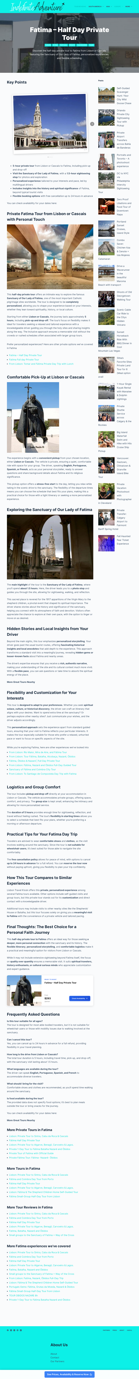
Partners (106, 1330)
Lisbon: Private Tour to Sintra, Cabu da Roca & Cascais (38, 1136)
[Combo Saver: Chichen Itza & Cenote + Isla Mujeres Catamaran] (106, 247)
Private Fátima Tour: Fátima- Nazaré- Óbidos (33, 1157)
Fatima (55, 45)
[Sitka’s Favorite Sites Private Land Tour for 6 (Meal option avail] (106, 365)
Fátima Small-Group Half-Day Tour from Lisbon (34, 1196)
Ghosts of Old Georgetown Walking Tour (124, 296)
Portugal (63, 45)
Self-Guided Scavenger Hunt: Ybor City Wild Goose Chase (124, 96)
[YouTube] (21, 1330)
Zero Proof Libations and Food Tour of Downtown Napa (124, 207)
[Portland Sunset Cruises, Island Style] (106, 229)
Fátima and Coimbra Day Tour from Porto (31, 1179)
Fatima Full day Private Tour (24, 359)
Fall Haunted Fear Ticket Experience (123, 540)
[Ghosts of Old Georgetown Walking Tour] (106, 299)
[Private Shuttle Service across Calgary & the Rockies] (106, 413)
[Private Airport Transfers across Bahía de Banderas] (106, 140)
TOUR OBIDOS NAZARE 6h (23, 1295)
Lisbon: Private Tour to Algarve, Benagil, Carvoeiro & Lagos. (41, 1144)
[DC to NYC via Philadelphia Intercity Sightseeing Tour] (106, 180)
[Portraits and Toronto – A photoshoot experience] (106, 162)
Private (72, 45)
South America (95, 6)
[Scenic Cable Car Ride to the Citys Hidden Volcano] (106, 317)
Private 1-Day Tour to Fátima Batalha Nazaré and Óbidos (39, 1149)
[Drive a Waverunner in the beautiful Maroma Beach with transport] (106, 273)
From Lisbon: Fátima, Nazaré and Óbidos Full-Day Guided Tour (42, 765)
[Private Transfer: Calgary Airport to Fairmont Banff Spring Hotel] (106, 517)
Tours (91, 45)
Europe (117, 6)
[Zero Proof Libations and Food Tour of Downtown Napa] (106, 206)
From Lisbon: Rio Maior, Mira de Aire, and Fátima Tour (38, 752)
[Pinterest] (17, 1330)
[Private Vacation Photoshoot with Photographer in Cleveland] (106, 491)
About (122, 1330)
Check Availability (78, 998)
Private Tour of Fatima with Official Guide (31, 1153)
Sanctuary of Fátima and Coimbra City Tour (32, 769)
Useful (129, 1330)
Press (115, 1330)
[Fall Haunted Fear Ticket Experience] (106, 543)
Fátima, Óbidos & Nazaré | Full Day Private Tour (34, 761)
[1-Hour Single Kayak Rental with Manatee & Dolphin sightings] (106, 391)
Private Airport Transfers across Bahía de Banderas (124, 140)
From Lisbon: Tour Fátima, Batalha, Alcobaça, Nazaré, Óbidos (42, 756)
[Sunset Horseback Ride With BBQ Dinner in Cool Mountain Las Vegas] (106, 339)
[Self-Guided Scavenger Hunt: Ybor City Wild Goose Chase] (106, 95)
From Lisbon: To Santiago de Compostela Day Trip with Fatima (42, 773)
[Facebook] (8, 1330)
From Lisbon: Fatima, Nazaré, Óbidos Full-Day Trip (36, 1278)
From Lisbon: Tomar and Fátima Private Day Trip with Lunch (41, 363)
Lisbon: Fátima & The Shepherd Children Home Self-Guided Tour (43, 1192)
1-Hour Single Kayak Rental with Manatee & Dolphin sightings (124, 391)
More (127, 6)
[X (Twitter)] (11, 1330)
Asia (108, 6)
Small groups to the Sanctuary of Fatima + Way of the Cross (41, 1235)
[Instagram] (14, 1330)
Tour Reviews (80, 6)
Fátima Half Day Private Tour (24, 1140)
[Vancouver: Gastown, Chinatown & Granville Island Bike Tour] (106, 465)
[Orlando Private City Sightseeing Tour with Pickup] (106, 117)
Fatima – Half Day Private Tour (25, 355)
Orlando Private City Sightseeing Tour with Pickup (123, 118)
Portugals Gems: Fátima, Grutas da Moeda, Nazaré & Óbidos (41, 1286)
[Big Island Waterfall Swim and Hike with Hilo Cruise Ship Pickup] (106, 439)
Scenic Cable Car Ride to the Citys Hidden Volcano (124, 317)
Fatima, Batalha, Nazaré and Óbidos (28, 1231)
